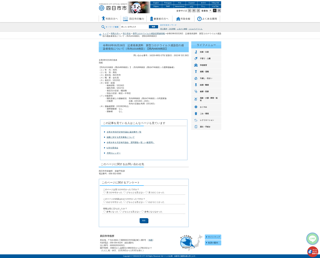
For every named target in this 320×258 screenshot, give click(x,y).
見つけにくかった (156, 192)
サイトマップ (214, 237)
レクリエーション (207, 120)
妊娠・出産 (204, 52)
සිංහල (203, 6)
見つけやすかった (114, 192)
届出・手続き (205, 127)
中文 (179, 3)
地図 (151, 240)
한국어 (203, 3)
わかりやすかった (114, 202)
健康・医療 (204, 91)
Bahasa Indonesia (179, 6)
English (156, 3)
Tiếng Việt (215, 3)
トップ (105, 33)
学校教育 (203, 65)
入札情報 (172, 29)
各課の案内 (213, 243)
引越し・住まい (206, 78)
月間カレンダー (114, 153)
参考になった (112, 212)
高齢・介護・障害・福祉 (209, 99)
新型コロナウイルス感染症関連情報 (149, 33)
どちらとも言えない (135, 192)
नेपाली (168, 6)
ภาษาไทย (215, 6)
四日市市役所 (113, 7)
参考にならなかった (153, 212)
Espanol (191, 3)
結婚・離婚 (204, 85)
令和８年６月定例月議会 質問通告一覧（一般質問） (131, 142)
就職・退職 (204, 72)
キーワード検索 (110, 25)
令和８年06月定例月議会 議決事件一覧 (124, 132)
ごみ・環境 (204, 114)
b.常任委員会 (112, 148)
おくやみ (203, 107)
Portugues (168, 3)
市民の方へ (116, 33)
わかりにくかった (156, 202)
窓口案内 (163, 29)
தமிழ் (191, 6)
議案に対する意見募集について (121, 137)
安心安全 (127, 33)
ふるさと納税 (182, 29)
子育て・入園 (205, 58)
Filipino (156, 6)
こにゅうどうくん (195, 29)
